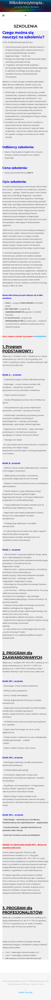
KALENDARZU (40, 336)
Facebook (34, 984)
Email (41, 984)
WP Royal (25, 984)
